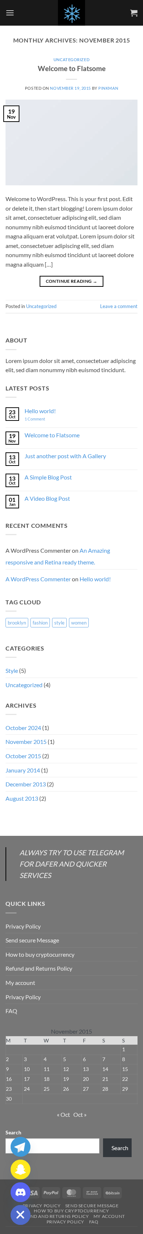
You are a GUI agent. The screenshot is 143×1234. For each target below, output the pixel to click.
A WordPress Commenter (38, 578)
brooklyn (17, 623)
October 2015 (23, 755)
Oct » (80, 1114)
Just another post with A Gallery (65, 455)
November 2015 (26, 741)
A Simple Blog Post (48, 477)
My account (20, 982)
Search (13, 1132)
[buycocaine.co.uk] (71, 13)
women (79, 623)
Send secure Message (32, 940)
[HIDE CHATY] (20, 1215)
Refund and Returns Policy (39, 968)
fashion (40, 623)
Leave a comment (119, 306)
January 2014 (23, 770)
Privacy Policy (23, 926)
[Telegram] (20, 1147)
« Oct (63, 1114)
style (59, 623)
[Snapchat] (20, 1169)
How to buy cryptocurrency (40, 954)
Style (12, 670)
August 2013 (22, 798)
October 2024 (23, 727)
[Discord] (20, 1192)
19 (66, 1079)
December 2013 (26, 784)
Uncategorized (71, 59)
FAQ (11, 1010)
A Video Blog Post (47, 498)
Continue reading (72, 281)
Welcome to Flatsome (72, 68)
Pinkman (108, 88)
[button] (10, 13)
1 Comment (40, 418)
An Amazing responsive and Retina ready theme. (58, 556)
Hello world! (40, 410)
